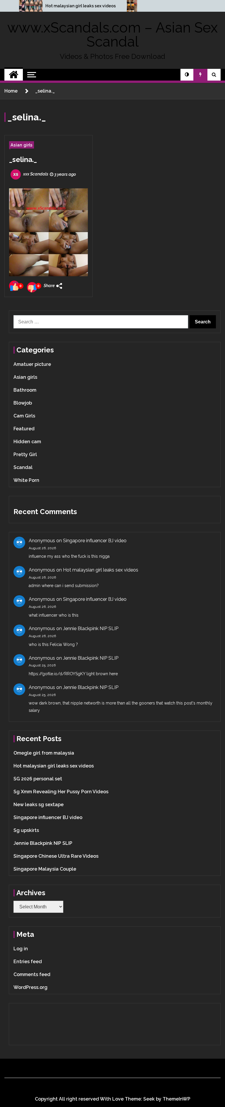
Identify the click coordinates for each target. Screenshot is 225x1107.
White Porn (26, 480)
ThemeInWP (176, 1099)
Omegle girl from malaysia (43, 753)
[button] (186, 75)
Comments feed (31, 974)
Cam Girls (24, 416)
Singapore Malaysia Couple (44, 869)
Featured (24, 428)
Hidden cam (27, 441)
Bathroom (24, 390)
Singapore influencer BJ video (95, 540)
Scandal (23, 467)
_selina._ (23, 159)
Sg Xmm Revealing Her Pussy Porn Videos (60, 791)
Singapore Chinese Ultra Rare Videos (55, 856)
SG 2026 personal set (37, 779)
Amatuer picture (32, 364)
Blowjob (22, 403)
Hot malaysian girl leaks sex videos (80, 6)
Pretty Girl (25, 454)
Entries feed (27, 961)
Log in (20, 948)
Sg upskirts (26, 830)
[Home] (13, 75)
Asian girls (22, 144)
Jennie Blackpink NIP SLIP (90, 628)
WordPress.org (30, 987)
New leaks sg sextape (38, 804)
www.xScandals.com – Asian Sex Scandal (112, 34)
